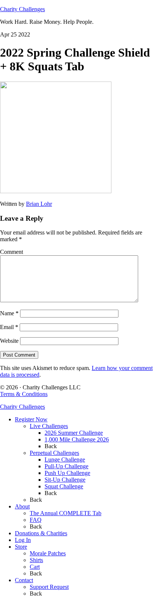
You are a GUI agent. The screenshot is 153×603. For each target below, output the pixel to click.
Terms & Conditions (24, 394)
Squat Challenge (64, 486)
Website (9, 341)
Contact (24, 580)
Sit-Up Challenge (65, 479)
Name (9, 313)
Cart (35, 567)
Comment (11, 252)
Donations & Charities (41, 533)
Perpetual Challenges (54, 453)
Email (9, 327)
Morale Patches (48, 553)
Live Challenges (49, 426)
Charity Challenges (22, 9)
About (22, 506)
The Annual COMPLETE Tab (65, 513)
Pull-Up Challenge (66, 466)
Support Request (49, 587)
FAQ (36, 520)
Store (21, 546)
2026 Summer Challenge (74, 433)
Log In (23, 540)
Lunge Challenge (65, 459)
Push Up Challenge (67, 473)
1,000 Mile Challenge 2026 (77, 439)
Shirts (36, 560)
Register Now (31, 419)
